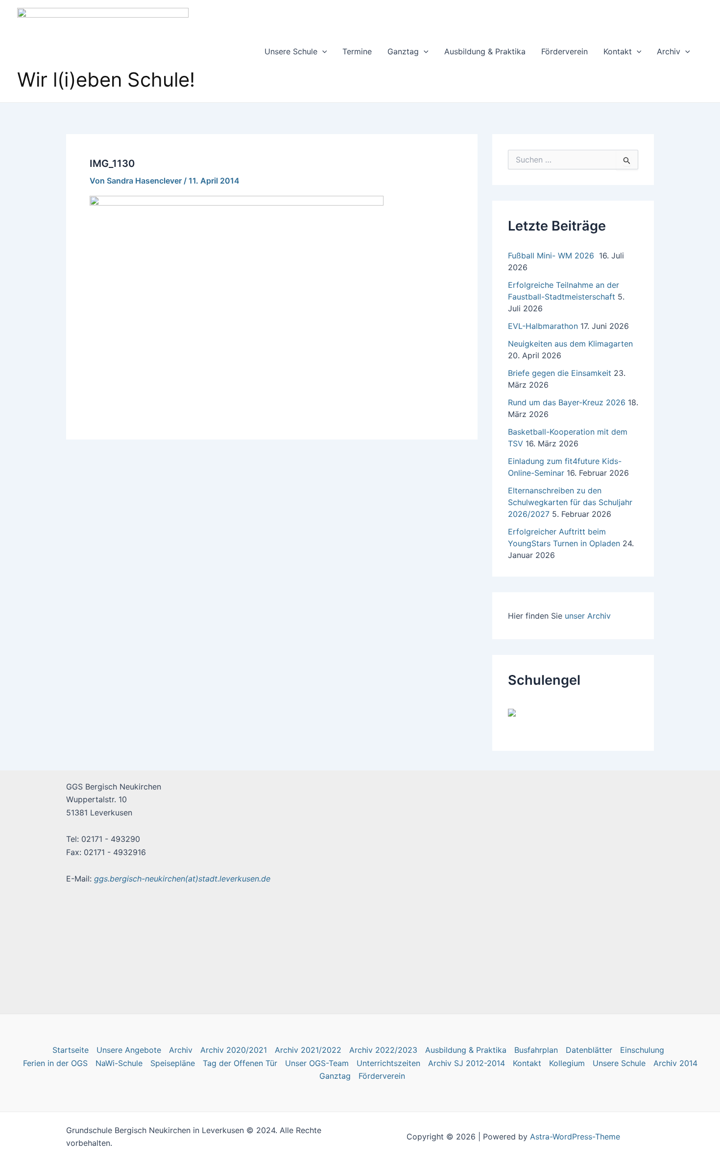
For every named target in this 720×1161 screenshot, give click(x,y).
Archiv (668, 51)
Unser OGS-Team (317, 1063)
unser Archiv (588, 616)
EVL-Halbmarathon (543, 326)
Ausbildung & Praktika (485, 51)
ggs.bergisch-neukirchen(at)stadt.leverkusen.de (182, 878)
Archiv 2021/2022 (308, 1050)
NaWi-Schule (119, 1063)
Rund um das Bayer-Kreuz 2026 (566, 402)
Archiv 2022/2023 (383, 1050)
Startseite (70, 1050)
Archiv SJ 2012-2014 (466, 1063)
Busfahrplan (536, 1050)
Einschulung (642, 1050)
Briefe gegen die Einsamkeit (559, 373)
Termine (357, 51)
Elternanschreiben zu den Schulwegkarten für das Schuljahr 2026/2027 (570, 502)
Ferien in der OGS (55, 1063)
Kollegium (567, 1063)
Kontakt (617, 51)
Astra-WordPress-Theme (575, 1136)
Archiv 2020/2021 (233, 1050)
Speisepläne (172, 1063)
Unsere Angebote (128, 1050)
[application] (322, 51)
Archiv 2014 (675, 1063)
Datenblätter (589, 1050)
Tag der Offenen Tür (240, 1063)
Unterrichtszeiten (388, 1063)
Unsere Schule (290, 51)
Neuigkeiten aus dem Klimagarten (570, 343)
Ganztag (403, 51)
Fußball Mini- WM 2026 (552, 255)
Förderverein (564, 51)
